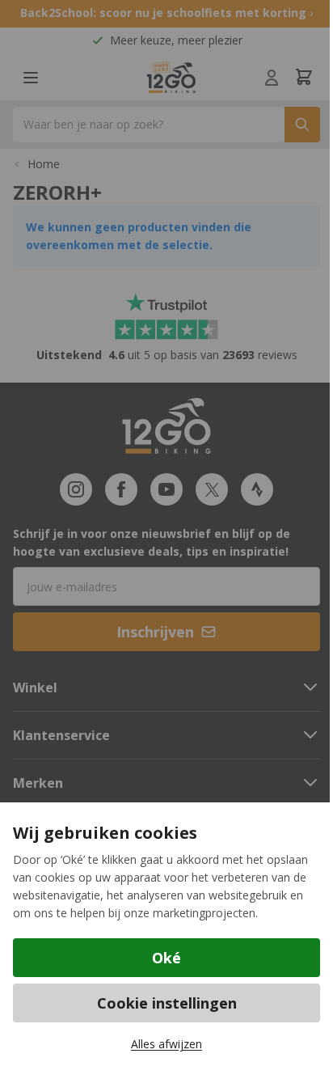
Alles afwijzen (166, 1043)
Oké (166, 957)
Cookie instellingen (167, 1003)
